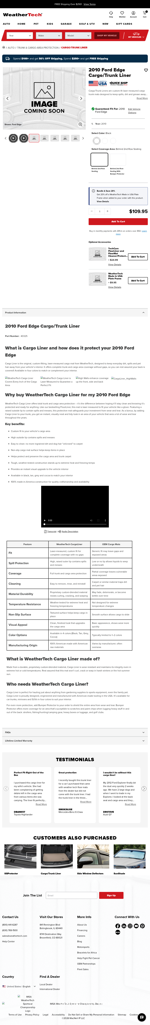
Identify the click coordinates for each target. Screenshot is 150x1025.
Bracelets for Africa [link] (87, 952)
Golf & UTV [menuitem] (87, 24)
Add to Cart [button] (138, 256)
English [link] (26, 986)
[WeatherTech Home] (22, 14)
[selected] (97, 141)
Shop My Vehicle (106, 35)
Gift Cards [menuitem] (124, 24)
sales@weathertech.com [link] (14, 935)
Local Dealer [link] (46, 984)
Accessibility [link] (58, 1014)
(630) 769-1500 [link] (10, 930)
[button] (122, 14)
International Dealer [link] (50, 989)
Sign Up (111, 895)
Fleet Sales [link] (82, 969)
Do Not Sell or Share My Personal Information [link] (91, 1014)
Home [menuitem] (21, 24)
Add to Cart (118, 221)
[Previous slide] (5, 138)
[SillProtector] (20, 856)
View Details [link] (114, 264)
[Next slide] (83, 138)
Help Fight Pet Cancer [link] (88, 958)
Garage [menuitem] (66, 24)
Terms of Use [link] (15, 1014)
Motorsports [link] (83, 947)
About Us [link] (82, 924)
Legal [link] (45, 1014)
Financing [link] (82, 930)
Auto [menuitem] (6, 24)
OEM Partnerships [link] (86, 963)
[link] (3, 47)
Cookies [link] (134, 1014)
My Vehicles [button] (135, 37)
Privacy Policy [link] (32, 1014)
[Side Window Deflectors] (93, 856)
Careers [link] (81, 935)
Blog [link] (79, 941)
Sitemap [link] (122, 1014)
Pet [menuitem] (36, 24)
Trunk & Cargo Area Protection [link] (38, 47)
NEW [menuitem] (106, 24)
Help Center (8, 941)
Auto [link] (11, 47)
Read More (142, 98)
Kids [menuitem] (50, 24)
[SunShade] (130, 856)
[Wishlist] (146, 70)
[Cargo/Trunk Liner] (57, 856)
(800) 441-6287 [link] (9, 924)
